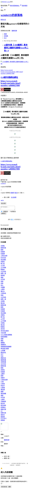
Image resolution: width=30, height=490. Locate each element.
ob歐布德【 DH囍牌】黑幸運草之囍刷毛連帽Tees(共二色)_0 (16, 48)
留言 (16, 192)
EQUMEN (3, 418)
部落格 (6, 36)
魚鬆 (2, 281)
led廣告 (3, 383)
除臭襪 (3, 251)
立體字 (3, 373)
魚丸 (2, 285)
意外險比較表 (5, 330)
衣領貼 (3, 245)
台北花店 (3, 364)
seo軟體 (3, 350)
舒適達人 (3, 407)
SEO (2, 354)
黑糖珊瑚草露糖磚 (6, 346)
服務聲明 (18, 465)
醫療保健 (14, 30)
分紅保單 (3, 332)
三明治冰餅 (4, 255)
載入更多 (3, 203)
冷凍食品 (3, 293)
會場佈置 (3, 362)
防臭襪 (3, 253)
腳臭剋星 (3, 247)
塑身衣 (3, 414)
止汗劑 (3, 265)
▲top (2, 200)
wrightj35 (3, 183)
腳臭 (2, 249)
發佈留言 (3, 213)
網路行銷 (3, 409)
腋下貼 (3, 263)
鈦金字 (3, 385)
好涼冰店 (3, 257)
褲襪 (2, 391)
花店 (2, 356)
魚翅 (2, 295)
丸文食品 (3, 271)
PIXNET (8, 463)
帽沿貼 (3, 303)
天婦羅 (3, 287)
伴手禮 (3, 279)
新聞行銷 (3, 412)
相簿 (5, 34)
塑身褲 (3, 416)
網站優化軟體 (5, 348)
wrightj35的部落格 (11, 15)
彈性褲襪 (3, 393)
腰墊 (2, 340)
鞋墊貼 (3, 269)
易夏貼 (3, 261)
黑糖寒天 (3, 344)
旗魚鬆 (3, 275)
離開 (9, 486)
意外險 (3, 328)
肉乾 (2, 283)
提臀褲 (3, 420)
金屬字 (3, 377)
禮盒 (2, 277)
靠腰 (2, 338)
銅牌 (2, 375)
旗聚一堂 (3, 273)
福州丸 (3, 291)
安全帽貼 (3, 259)
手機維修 (3, 401)
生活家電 (13, 197)
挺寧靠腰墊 (4, 336)
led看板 (3, 387)
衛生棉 (3, 403)
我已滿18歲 (4, 486)
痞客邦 (12, 192)
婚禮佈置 (3, 360)
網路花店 (3, 358)
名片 (5, 38)
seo (1, 411)
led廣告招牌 (4, 379)
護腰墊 (3, 342)
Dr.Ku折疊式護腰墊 (6, 334)
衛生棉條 (3, 405)
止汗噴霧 (3, 267)
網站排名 (3, 352)
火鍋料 (3, 289)
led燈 (2, 381)
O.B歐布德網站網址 (9, 77)
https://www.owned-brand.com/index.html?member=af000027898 (11, 83)
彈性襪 (3, 389)
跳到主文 (3, 19)
